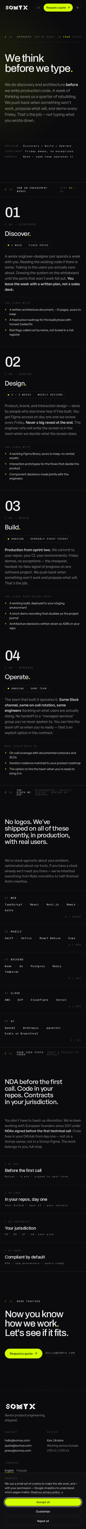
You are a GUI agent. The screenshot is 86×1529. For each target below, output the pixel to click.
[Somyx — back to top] (17, 7)
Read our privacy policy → (47, 1492)
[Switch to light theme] (38, 7)
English (9, 1470)
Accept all (42, 1502)
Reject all (43, 1521)
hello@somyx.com (60, 1353)
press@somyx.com (18, 1450)
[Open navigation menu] (77, 7)
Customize (43, 1511)
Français (22, 1470)
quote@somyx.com (18, 1445)
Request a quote (56, 7)
